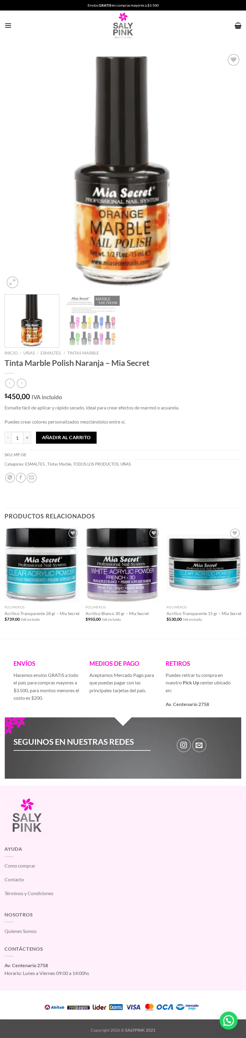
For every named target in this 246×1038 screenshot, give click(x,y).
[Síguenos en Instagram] (184, 745)
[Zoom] (12, 282)
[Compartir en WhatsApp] (10, 478)
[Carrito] (238, 25)
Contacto (14, 879)
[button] (229, 1021)
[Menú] (8, 25)
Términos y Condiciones (28, 893)
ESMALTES (51, 353)
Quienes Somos (20, 931)
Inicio (11, 353)
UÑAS (29, 353)
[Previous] (16, 171)
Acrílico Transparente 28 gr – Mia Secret (42, 613)
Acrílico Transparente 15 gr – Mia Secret (204, 613)
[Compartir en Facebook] (21, 478)
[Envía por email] (32, 478)
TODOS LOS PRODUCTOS (95, 464)
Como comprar (19, 865)
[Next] (229, 171)
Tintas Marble (83, 353)
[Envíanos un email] (199, 745)
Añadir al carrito (66, 437)
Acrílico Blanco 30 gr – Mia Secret (117, 613)
